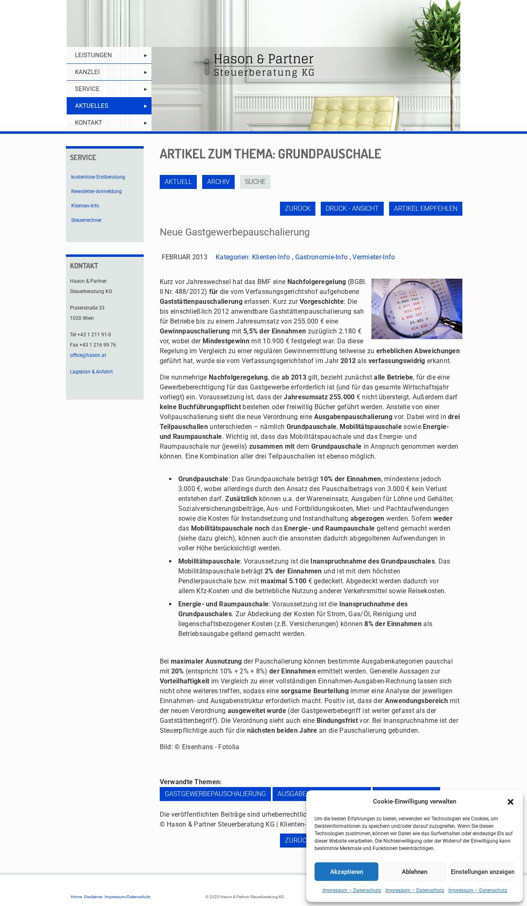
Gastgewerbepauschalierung (215, 794)
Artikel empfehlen (425, 208)
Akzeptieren (346, 872)
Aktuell (178, 182)
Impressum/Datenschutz (127, 896)
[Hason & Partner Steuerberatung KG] (263, 65)
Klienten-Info (271, 257)
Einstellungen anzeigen (483, 872)
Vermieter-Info (373, 257)
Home (76, 896)
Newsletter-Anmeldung (96, 191)
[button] (510, 802)
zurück (297, 208)
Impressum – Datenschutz (351, 890)
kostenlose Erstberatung (98, 177)
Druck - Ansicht (352, 208)
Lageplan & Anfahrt (91, 372)
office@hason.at (88, 355)
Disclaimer (93, 896)
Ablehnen (414, 872)
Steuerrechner (86, 220)
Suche (255, 182)
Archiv (218, 182)
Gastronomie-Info (321, 257)
